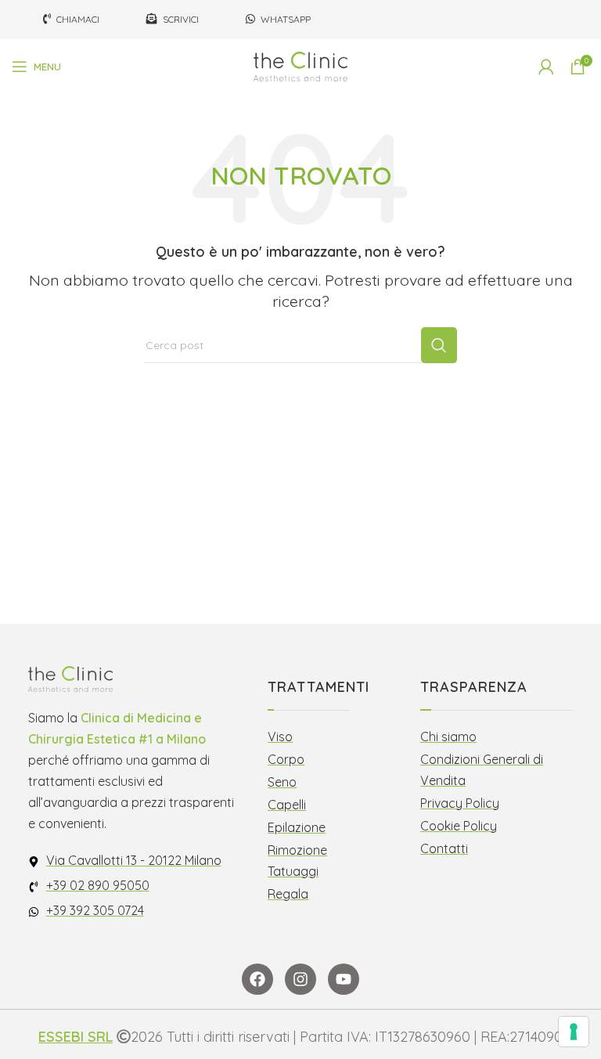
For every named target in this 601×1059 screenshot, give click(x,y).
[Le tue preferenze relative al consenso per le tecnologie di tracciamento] (573, 1031)
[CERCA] (439, 345)
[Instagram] (300, 979)
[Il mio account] (546, 66)
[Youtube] (343, 979)
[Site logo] (300, 65)
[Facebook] (257, 979)
